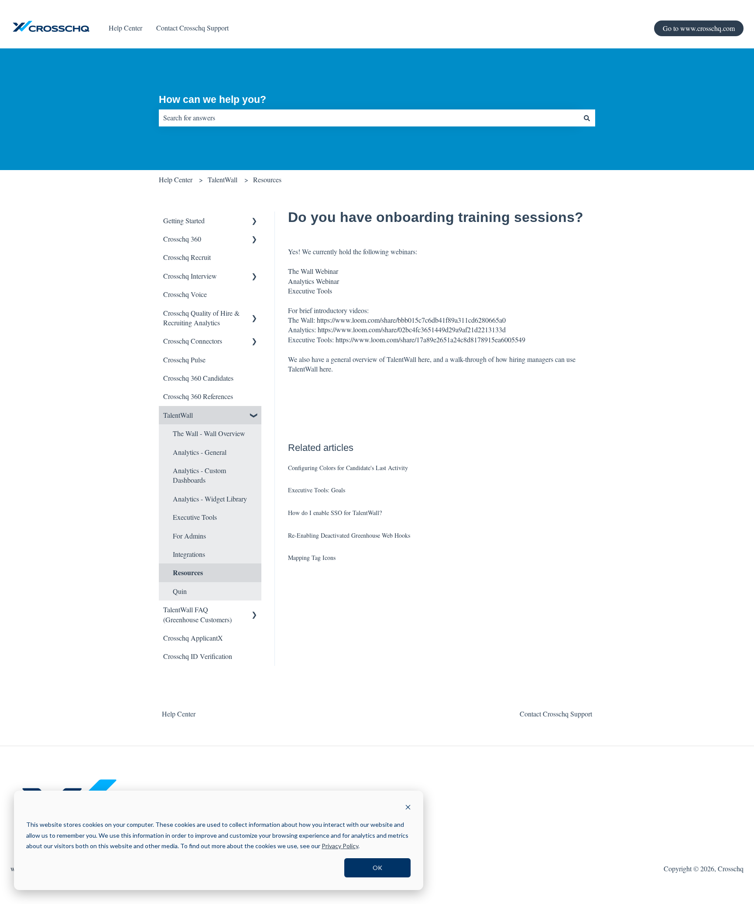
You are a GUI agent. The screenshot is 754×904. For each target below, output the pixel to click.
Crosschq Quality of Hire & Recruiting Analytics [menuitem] (201, 317)
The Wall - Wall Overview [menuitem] (209, 433)
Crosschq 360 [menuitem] (182, 238)
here (325, 368)
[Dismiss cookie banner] (408, 808)
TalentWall (222, 179)
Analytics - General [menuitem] (199, 452)
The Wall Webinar (313, 271)
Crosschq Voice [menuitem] (185, 294)
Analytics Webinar (313, 281)
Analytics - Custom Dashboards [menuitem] (199, 475)
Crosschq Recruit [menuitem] (187, 257)
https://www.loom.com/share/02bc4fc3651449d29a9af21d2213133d (412, 329)
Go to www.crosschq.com (699, 28)
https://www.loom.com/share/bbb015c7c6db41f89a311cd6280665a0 (411, 319)
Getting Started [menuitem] (184, 220)
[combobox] (369, 117)
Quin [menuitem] (180, 591)
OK (377, 867)
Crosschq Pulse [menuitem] (184, 359)
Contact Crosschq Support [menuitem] (556, 713)
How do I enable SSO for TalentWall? (335, 512)
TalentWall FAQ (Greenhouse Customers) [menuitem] (197, 614)
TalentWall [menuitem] (178, 415)
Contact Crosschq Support (192, 27)
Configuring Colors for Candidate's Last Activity (348, 468)
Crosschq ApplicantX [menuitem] (193, 637)
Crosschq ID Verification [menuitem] (197, 656)
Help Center (125, 27)
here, (425, 359)
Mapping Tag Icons (312, 557)
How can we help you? (212, 99)
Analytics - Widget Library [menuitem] (210, 498)
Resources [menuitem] (188, 572)
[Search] (587, 117)
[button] (254, 221)
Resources (267, 179)
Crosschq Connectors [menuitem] (192, 340)
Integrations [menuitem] (189, 554)
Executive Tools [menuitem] (195, 517)
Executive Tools (310, 290)
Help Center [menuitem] (178, 713)
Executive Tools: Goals (316, 490)
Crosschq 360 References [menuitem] (198, 396)
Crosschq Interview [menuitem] (190, 275)
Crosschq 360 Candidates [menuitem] (198, 377)
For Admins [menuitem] (189, 535)
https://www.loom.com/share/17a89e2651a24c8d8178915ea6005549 (430, 339)
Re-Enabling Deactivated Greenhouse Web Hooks (349, 535)
